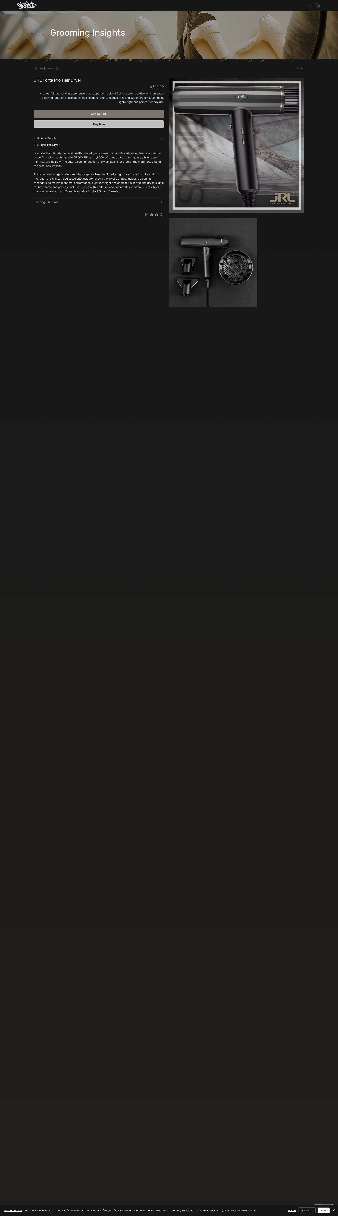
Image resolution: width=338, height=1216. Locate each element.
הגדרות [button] (292, 1210)
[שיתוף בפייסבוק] (156, 215)
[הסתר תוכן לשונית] (161, 138)
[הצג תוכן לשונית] (161, 202)
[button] (318, 5)
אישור (324, 1210)
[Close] (334, 1210)
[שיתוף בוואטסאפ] (161, 215)
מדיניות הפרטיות (13, 1210)
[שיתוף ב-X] (146, 215)
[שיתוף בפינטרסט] (151, 215)
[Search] (310, 5)
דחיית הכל (307, 1210)
